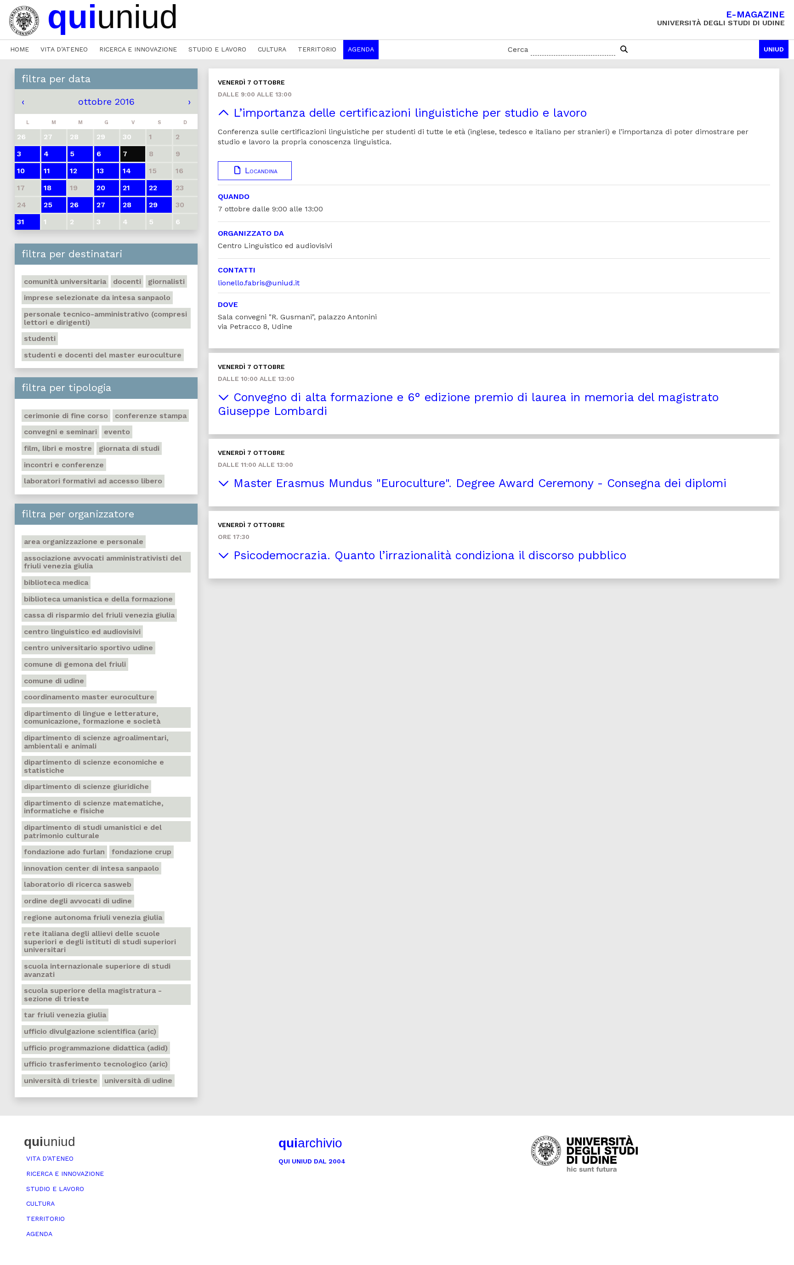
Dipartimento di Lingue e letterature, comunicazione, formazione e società (92, 717)
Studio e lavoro (217, 49)
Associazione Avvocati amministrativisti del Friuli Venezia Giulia (102, 562)
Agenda (361, 49)
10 (21, 170)
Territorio (317, 49)
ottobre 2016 (106, 101)
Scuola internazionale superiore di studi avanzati (97, 970)
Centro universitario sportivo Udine (88, 647)
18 (47, 187)
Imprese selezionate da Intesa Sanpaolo (97, 297)
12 (73, 170)
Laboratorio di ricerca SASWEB (77, 884)
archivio (310, 1143)
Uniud (774, 49)
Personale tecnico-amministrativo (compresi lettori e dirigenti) (105, 318)
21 (126, 187)
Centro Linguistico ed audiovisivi (82, 631)
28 (127, 204)
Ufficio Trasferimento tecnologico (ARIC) (96, 1064)
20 (100, 187)
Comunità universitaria (65, 281)
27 (100, 204)
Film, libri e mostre (58, 448)
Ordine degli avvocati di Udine (78, 900)
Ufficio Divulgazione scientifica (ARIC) (90, 1031)
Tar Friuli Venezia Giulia (65, 1014)
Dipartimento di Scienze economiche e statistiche (94, 766)
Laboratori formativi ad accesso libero (93, 481)
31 (20, 221)
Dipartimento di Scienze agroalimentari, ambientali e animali (96, 741)
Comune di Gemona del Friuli (75, 664)
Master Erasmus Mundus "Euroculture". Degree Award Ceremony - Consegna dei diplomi (477, 483)
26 (74, 204)
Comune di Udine (54, 680)
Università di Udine (138, 1080)
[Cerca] (624, 49)
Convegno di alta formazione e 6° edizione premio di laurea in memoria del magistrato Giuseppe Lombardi (468, 404)
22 (153, 187)
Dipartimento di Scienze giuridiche (86, 786)
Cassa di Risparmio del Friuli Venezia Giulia (99, 615)
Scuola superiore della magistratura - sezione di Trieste (93, 994)
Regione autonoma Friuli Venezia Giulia (93, 917)
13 (100, 170)
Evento (117, 431)
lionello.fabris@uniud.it (259, 282)
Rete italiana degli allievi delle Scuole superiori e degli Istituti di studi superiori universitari (100, 941)
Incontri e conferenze (64, 464)
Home (19, 49)
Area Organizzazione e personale (83, 541)
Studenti (40, 338)
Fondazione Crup (141, 851)
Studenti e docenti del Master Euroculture (102, 355)
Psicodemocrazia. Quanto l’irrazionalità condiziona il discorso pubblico (427, 555)
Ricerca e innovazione (138, 49)
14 (127, 170)
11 (47, 170)
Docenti (127, 281)
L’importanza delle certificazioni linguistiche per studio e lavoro (408, 112)
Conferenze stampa (151, 415)
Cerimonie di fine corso (66, 415)
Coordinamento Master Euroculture (89, 696)
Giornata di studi (129, 448)
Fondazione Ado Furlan (64, 851)
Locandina (260, 170)
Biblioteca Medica (56, 582)
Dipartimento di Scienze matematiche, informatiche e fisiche (94, 807)
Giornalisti (166, 281)
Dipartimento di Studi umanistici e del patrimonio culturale (93, 831)
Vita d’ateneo (64, 49)
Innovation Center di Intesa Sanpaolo (91, 868)
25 (48, 204)
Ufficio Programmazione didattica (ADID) (96, 1048)
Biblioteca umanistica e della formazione (98, 599)
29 (153, 204)
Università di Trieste (60, 1080)
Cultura (272, 49)
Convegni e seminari (60, 431)
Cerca (518, 49)
